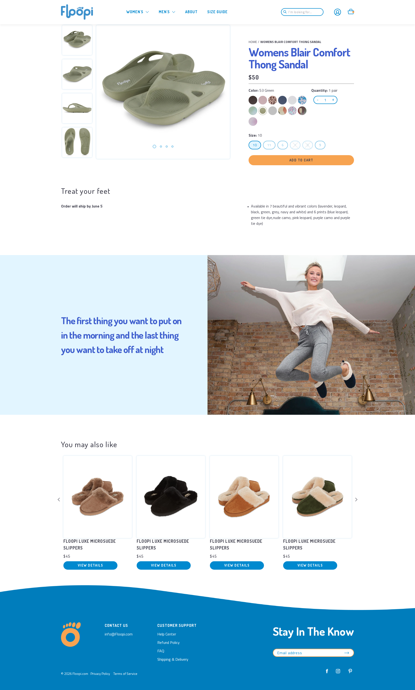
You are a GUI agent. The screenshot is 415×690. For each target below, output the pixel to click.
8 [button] (309, 144)
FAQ (160, 651)
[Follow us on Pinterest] (349, 673)
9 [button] (322, 144)
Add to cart (301, 160)
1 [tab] (154, 146)
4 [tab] (172, 146)
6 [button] (284, 144)
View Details (90, 565)
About (191, 11)
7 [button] (297, 144)
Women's (134, 11)
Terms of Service (125, 673)
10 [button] (257, 144)
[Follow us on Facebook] (327, 673)
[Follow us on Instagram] (338, 673)
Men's (164, 11)
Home (253, 41)
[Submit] (286, 12)
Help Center (166, 634)
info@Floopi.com (119, 634)
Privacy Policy (100, 673)
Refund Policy (168, 642)
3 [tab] (167, 146)
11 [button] (271, 144)
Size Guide (217, 11)
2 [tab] (161, 146)
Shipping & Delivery (172, 659)
